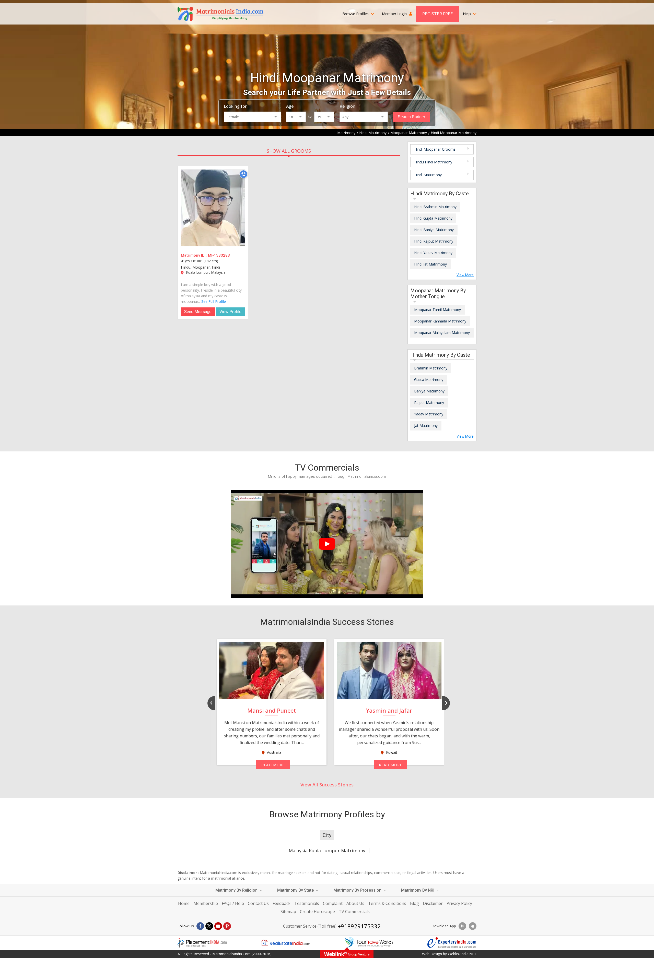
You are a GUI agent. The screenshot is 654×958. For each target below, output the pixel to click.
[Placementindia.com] (202, 942)
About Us (355, 903)
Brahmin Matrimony (430, 368)
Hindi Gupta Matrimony (433, 218)
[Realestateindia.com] (285, 942)
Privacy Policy (459, 903)
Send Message (198, 311)
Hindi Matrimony (428, 174)
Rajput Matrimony (429, 402)
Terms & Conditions (387, 903)
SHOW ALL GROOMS (289, 151)
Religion (347, 106)
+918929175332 (359, 926)
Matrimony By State (296, 890)
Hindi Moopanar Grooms (435, 149)
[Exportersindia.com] (451, 942)
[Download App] (462, 926)
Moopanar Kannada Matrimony (440, 321)
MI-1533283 (219, 255)
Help (467, 13)
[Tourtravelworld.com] (368, 942)
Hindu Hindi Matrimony (433, 162)
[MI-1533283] (213, 208)
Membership (205, 903)
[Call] (243, 174)
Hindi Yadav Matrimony (433, 252)
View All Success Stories (327, 785)
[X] (209, 926)
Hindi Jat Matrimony (430, 264)
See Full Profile (213, 301)
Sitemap (288, 911)
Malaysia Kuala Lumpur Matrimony (327, 850)
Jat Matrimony (426, 425)
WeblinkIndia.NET (462, 953)
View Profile (230, 311)
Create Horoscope (317, 911)
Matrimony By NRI (418, 890)
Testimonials (306, 903)
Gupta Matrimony (428, 379)
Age (290, 106)
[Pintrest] (227, 926)
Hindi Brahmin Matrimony (435, 206)
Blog (414, 903)
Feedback (281, 903)
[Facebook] (200, 926)
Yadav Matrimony (428, 414)
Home (184, 903)
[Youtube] (218, 926)
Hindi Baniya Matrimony (434, 229)
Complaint (333, 903)
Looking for (235, 106)
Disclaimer (433, 903)
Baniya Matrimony (429, 391)
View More (465, 275)
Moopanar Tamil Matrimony (437, 309)
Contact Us (258, 903)
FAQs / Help (233, 903)
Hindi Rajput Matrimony (433, 241)
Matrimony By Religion (237, 890)
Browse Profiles (356, 13)
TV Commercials (354, 911)
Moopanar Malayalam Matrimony (442, 332)
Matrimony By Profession (357, 890)
